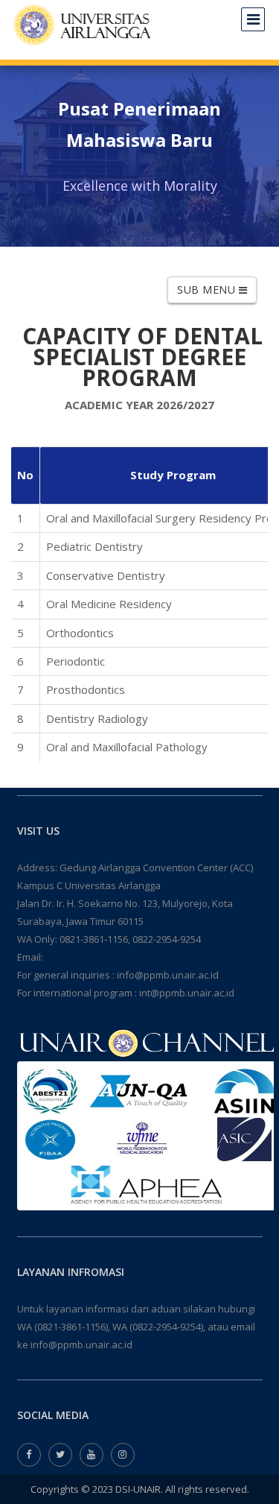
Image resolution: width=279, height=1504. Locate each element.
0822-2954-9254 (166, 939)
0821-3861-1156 (94, 939)
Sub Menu (208, 289)
